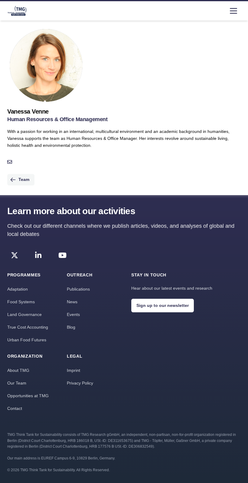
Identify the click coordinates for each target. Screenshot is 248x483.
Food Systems (21, 301)
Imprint (73, 370)
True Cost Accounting (27, 327)
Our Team (16, 383)
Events (73, 314)
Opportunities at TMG (28, 395)
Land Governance (24, 314)
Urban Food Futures (26, 339)
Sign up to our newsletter (162, 305)
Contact (14, 408)
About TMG (18, 370)
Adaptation (17, 289)
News (72, 301)
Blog (71, 327)
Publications (78, 289)
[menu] (233, 11)
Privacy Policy (80, 383)
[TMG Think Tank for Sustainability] (17, 11)
